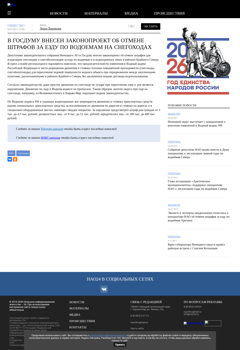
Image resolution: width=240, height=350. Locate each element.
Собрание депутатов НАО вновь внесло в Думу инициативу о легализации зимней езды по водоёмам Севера (198, 153)
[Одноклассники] (15, 159)
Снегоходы (23, 153)
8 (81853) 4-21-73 (139, 315)
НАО (11, 153)
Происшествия (169, 13)
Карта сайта (137, 328)
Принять (120, 344)
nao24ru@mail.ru (139, 322)
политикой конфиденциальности (108, 335)
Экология (174, 205)
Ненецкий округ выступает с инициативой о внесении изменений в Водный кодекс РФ (197, 123)
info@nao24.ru (191, 314)
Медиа (131, 13)
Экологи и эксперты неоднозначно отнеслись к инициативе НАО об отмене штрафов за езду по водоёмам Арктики (199, 216)
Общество (16, 25)
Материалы (96, 13)
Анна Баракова (50, 28)
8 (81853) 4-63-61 (193, 306)
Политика (174, 142)
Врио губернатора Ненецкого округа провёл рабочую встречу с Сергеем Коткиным (196, 246)
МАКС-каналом (50, 137)
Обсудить (151, 26)
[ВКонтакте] (10, 159)
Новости (59, 13)
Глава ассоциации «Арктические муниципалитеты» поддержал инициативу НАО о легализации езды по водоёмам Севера (197, 185)
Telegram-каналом (52, 128)
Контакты (77, 327)
